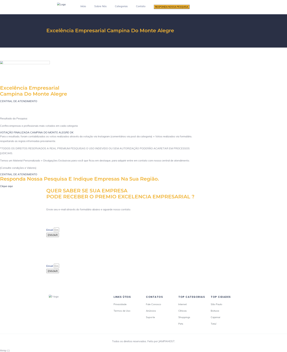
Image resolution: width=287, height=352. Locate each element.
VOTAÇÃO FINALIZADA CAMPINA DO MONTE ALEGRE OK (36, 132)
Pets (180, 323)
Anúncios (151, 310)
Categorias (121, 6)
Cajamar (215, 317)
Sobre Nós (100, 6)
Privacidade (120, 304)
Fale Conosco (153, 304)
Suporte (150, 317)
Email (49, 229)
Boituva (215, 310)
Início (83, 6)
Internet (182, 304)
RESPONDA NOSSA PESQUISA (171, 6)
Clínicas (182, 310)
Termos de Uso (122, 310)
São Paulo (216, 304)
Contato (140, 6)
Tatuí (213, 323)
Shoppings (184, 317)
